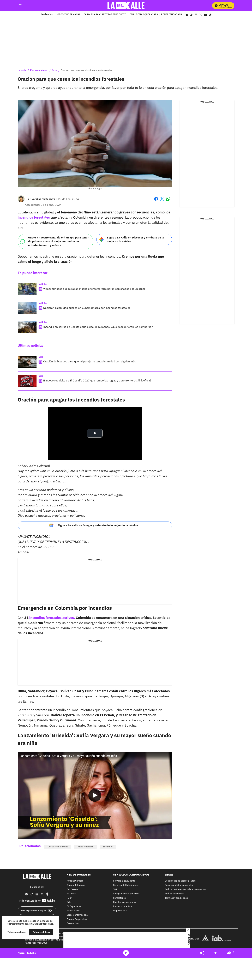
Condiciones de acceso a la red (180, 881)
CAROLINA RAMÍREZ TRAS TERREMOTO (105, 14)
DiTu (69, 902)
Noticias (43, 284)
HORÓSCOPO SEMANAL (68, 14)
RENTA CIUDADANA (171, 14)
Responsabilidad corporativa (179, 885)
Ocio (54, 70)
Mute (202, 953)
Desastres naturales (58, 846)
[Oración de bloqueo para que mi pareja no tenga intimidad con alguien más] (27, 362)
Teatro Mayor (73, 911)
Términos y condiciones (176, 898)
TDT (115, 889)
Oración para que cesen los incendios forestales (86, 70)
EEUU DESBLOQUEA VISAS (144, 14)
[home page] (126, 5)
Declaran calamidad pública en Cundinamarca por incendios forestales (86, 307)
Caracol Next (73, 923)
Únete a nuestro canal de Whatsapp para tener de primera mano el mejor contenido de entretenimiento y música (58, 241)
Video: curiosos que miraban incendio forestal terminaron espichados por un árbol (94, 288)
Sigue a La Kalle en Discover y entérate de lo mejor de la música (135, 239)
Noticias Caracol (75, 881)
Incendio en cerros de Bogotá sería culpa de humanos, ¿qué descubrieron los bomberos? (98, 326)
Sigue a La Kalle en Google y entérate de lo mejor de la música (98, 525)
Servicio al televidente (124, 881)
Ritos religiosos (85, 846)
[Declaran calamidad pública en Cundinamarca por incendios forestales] (27, 308)
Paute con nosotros (122, 906)
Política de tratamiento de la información (185, 889)
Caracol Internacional (77, 915)
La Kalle (22, 70)
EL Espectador (74, 906)
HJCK (69, 898)
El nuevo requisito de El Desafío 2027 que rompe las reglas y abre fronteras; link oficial (97, 380)
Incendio (107, 846)
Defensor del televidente (125, 885)
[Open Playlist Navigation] (233, 953)
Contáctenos (119, 898)
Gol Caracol (72, 889)
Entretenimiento (39, 70)
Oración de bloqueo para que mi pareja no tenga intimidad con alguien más (89, 361)
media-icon (126, 953)
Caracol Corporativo (77, 919)
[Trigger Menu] (21, 5)
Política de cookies (174, 894)
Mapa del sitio (120, 911)
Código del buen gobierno (126, 894)
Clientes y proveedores (124, 902)
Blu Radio (71, 894)
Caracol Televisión (76, 885)
